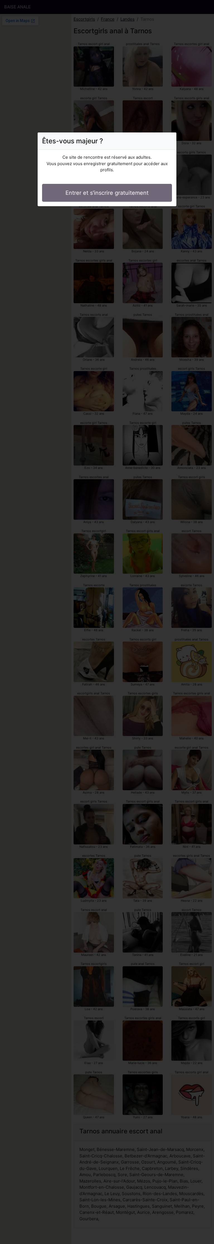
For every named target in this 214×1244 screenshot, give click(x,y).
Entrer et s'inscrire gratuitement (107, 192)
